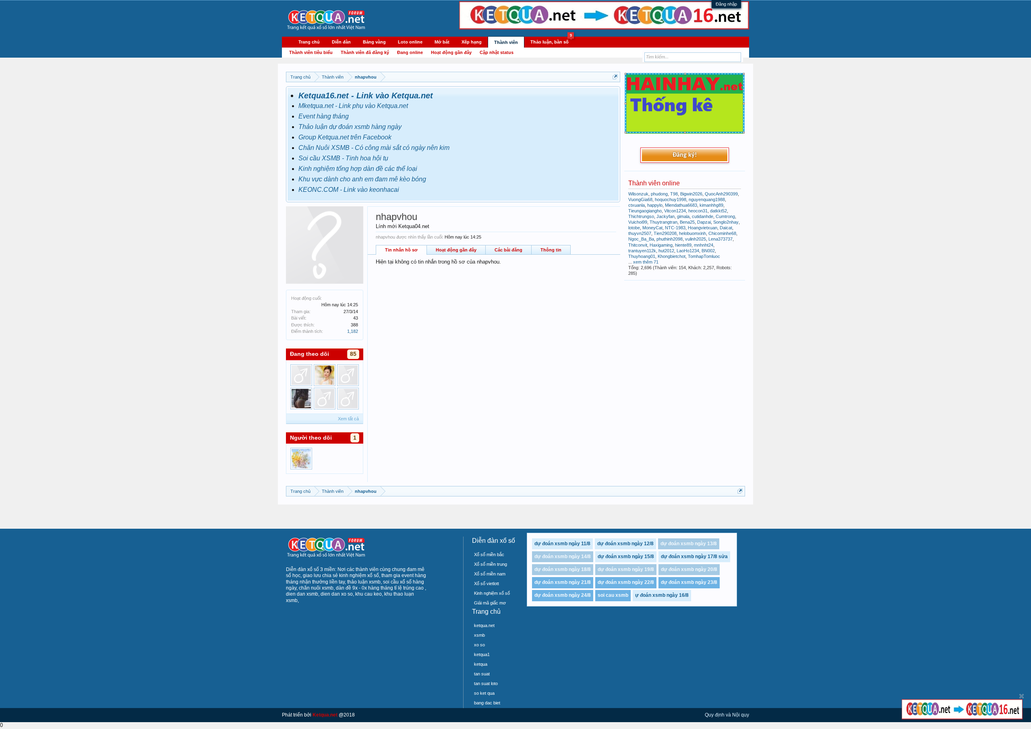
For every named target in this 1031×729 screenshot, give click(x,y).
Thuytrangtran (663, 222)
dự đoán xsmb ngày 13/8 (688, 543)
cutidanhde (702, 216)
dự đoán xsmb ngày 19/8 (626, 569)
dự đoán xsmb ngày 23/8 (689, 582)
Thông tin (550, 249)
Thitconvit (637, 245)
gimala (683, 216)
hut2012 (666, 250)
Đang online (410, 52)
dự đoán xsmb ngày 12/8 (625, 543)
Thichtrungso (641, 216)
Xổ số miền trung (490, 564)
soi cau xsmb (613, 595)
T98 (674, 193)
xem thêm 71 (645, 262)
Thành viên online (654, 183)
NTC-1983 (675, 227)
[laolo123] (324, 398)
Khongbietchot (671, 256)
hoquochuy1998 (670, 199)
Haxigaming (661, 245)
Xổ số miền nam (489, 573)
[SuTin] (301, 458)
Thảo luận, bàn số (551, 40)
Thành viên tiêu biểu (311, 52)
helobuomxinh (692, 233)
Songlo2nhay (726, 222)
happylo (654, 205)
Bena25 (687, 222)
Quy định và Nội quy (727, 715)
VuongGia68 (640, 199)
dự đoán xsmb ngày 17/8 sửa (694, 556)
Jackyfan (665, 216)
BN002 (708, 250)
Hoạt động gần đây (456, 249)
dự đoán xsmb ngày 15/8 (626, 556)
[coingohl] (301, 398)
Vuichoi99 (637, 222)
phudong (659, 193)
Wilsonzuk (638, 193)
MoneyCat (652, 227)
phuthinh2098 (669, 239)
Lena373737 (720, 239)
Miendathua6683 (681, 205)
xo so (479, 644)
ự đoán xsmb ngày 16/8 (662, 595)
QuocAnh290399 (721, 193)
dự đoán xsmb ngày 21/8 (562, 582)
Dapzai (704, 222)
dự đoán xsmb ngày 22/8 (626, 582)
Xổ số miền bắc (489, 554)
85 (353, 354)
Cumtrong (725, 216)
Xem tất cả (348, 418)
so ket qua (484, 693)
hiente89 (683, 245)
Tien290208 (665, 233)
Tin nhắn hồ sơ (401, 249)
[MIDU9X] (324, 375)
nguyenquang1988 (707, 199)
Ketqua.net (325, 715)
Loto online (410, 41)
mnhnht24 (703, 245)
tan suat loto (486, 683)
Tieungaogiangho (645, 210)
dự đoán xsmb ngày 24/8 (562, 595)
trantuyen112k (642, 250)
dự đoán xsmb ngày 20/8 (689, 569)
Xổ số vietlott (486, 583)
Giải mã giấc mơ (490, 602)
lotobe (634, 227)
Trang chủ (309, 41)
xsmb (479, 635)
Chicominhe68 (722, 233)
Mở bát (442, 41)
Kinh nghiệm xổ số (492, 593)
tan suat (482, 673)
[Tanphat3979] (348, 398)
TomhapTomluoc (704, 256)
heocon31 (698, 210)
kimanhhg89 (711, 205)
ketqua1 (482, 654)
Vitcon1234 (675, 210)
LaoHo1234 (688, 250)
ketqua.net (484, 625)
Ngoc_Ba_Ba (641, 239)
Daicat (726, 227)
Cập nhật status (496, 52)
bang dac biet (487, 702)
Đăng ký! (685, 155)
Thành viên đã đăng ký (365, 52)
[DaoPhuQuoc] (348, 375)
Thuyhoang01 (641, 256)
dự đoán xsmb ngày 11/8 (562, 543)
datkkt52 (718, 210)
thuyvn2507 (639, 233)
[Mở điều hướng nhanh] (615, 76)
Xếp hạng (472, 41)
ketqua (480, 664)
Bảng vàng (374, 41)
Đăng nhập (726, 4)
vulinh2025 (695, 239)
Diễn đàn (341, 41)
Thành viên (506, 42)
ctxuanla (636, 205)
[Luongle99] (301, 375)
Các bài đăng (508, 249)
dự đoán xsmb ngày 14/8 (562, 556)
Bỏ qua (1022, 696)
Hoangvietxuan (702, 227)
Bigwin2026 (691, 193)
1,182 (352, 331)
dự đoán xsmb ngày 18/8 (562, 569)
